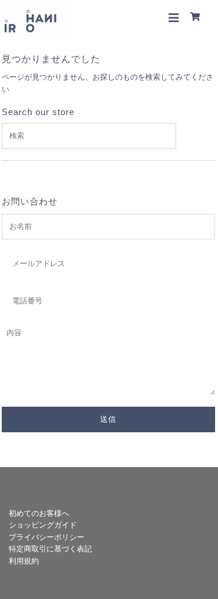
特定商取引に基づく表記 (50, 548)
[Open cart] (196, 17)
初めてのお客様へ (39, 513)
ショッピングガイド (43, 525)
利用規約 (24, 561)
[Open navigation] (174, 17)
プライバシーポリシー (46, 537)
